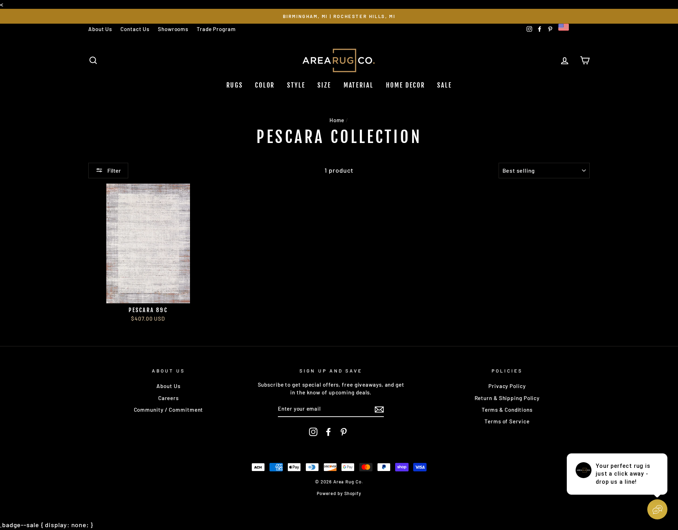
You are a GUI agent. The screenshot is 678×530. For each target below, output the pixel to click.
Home (337, 120)
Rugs (234, 85)
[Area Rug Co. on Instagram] (313, 432)
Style (296, 85)
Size (324, 85)
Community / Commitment (168, 409)
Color (265, 85)
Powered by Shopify (339, 493)
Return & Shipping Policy (507, 398)
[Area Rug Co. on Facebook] (328, 432)
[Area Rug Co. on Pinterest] (343, 432)
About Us (100, 29)
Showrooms (173, 29)
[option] (339, 16)
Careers (168, 398)
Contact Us (134, 29)
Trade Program (216, 29)
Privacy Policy (507, 386)
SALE (444, 85)
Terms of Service (506, 421)
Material (359, 85)
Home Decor (405, 85)
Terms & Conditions (507, 409)
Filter (113, 170)
